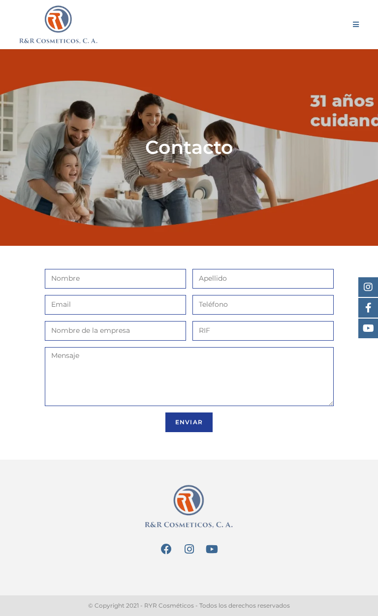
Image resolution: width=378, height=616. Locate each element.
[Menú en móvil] (356, 24)
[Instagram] (189, 549)
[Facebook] (166, 549)
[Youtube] (211, 549)
